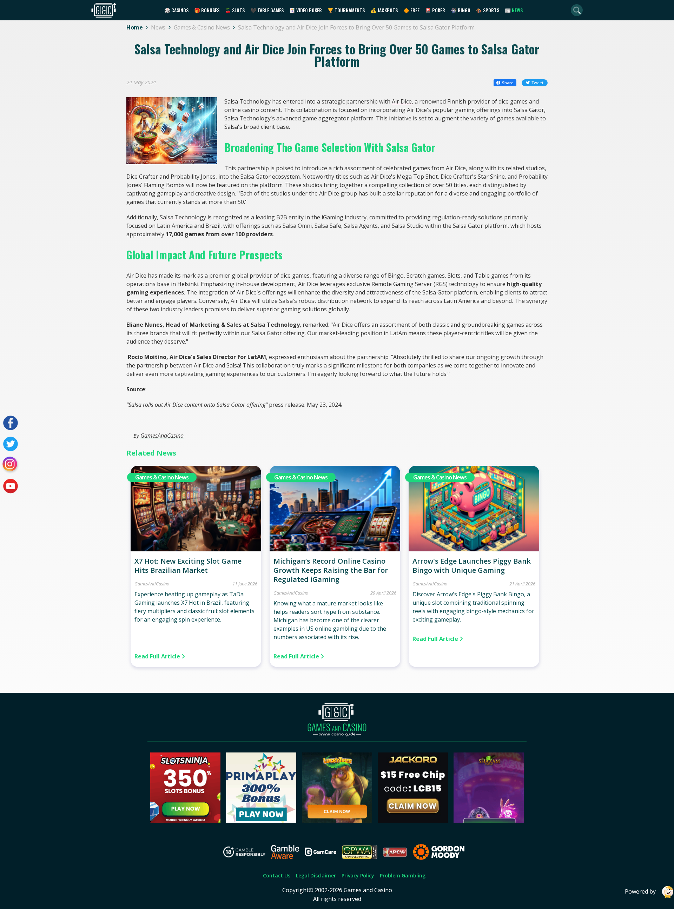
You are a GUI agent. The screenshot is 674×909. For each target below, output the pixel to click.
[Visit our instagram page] (10, 465)
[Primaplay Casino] (261, 820)
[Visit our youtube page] (10, 486)
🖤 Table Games (267, 10)
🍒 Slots (235, 10)
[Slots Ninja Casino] (185, 820)
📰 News (514, 10)
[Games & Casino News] (196, 549)
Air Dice (402, 101)
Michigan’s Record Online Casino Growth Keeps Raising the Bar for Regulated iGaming (330, 570)
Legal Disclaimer (316, 875)
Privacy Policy (358, 875)
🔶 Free (411, 10)
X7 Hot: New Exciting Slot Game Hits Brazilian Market (188, 565)
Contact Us (276, 875)
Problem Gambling (402, 875)
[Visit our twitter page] (10, 443)
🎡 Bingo (460, 10)
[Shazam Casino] (489, 820)
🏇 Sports (487, 10)
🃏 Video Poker (305, 10)
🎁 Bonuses (206, 10)
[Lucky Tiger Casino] (337, 820)
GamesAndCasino (162, 435)
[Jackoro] (413, 820)
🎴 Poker (435, 10)
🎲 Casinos (176, 10)
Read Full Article (157, 656)
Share (508, 82)
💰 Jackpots (384, 10)
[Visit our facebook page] (10, 422)
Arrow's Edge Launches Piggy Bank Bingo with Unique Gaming (471, 565)
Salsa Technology (183, 217)
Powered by (640, 891)
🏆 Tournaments (346, 10)
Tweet (537, 82)
